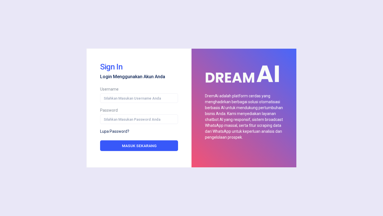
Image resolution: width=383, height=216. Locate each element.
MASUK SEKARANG (139, 145)
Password (109, 110)
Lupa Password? (114, 131)
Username (109, 89)
